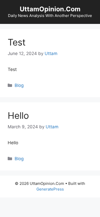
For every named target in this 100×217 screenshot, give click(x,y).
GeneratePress (50, 189)
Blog (19, 85)
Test (17, 42)
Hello (18, 115)
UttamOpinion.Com (50, 9)
